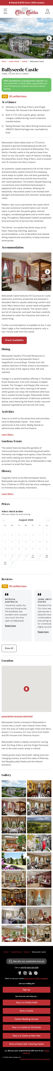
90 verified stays (17, 96)
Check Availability (14, 340)
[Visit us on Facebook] (19, 972)
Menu (5, 13)
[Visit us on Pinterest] (35, 972)
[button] (4, 520)
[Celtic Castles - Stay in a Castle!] (26, 11)
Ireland (24, 61)
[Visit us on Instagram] (24, 972)
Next (49, 38)
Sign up (26, 989)
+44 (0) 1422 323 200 (29, 967)
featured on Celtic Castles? (36, 978)
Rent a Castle (26, 1010)
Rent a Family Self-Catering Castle (26, 1044)
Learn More (7, 434)
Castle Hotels (14, 61)
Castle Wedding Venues (26, 1019)
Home (4, 61)
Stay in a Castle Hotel (26, 1002)
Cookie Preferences (27, 1059)
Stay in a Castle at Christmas (26, 1027)
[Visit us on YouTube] (30, 972)
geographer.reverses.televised (17, 716)
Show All (9, 648)
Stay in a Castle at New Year (26, 1035)
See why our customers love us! (28, 961)
